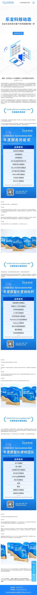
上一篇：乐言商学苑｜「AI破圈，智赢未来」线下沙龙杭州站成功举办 (14, 578)
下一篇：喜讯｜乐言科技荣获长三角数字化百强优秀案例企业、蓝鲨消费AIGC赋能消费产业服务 (18, 581)
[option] (18, 39)
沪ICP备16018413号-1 (25, 592)
